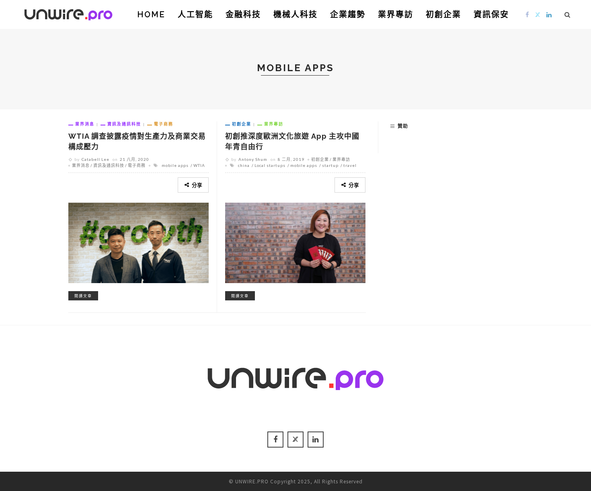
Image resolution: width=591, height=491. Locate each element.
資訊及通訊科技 (124, 123)
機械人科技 (295, 14)
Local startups (269, 165)
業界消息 (84, 123)
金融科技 (243, 14)
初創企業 (443, 14)
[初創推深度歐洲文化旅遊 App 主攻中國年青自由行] (295, 241)
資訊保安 (491, 14)
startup (330, 165)
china (244, 165)
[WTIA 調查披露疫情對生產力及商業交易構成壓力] (138, 241)
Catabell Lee (95, 159)
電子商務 (163, 123)
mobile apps (175, 165)
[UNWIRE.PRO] (68, 13)
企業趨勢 (347, 14)
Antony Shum (252, 159)
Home (151, 14)
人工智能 (195, 14)
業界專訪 (395, 14)
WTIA (199, 165)
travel (350, 165)
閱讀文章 (83, 296)
